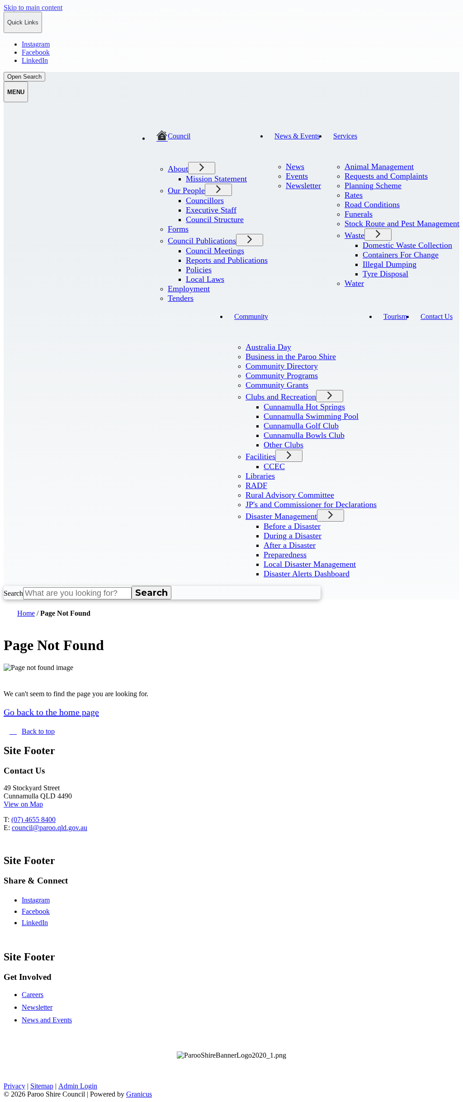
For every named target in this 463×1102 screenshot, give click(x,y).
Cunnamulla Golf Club (301, 425)
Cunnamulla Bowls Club (304, 435)
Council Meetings (215, 250)
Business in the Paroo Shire (291, 356)
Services (345, 136)
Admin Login (77, 1086)
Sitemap (41, 1086)
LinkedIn (43, 922)
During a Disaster (292, 535)
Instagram (44, 900)
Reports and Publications (227, 260)
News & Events (297, 136)
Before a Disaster (292, 526)
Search (13, 593)
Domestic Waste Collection (407, 245)
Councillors (205, 200)
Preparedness (285, 554)
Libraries (260, 475)
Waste (354, 235)
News (295, 166)
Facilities (260, 456)
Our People (186, 190)
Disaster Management (281, 516)
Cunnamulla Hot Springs (304, 406)
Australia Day (268, 347)
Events (297, 175)
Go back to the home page (51, 712)
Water (354, 283)
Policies (199, 269)
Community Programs (282, 375)
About (178, 168)
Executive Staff (211, 209)
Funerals (359, 213)
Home (26, 613)
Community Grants (277, 385)
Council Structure (215, 219)
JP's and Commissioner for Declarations (311, 504)
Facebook (44, 911)
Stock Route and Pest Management (402, 223)
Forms (178, 228)
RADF (256, 485)
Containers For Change (401, 254)
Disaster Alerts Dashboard (307, 573)
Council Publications (202, 240)
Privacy (14, 1086)
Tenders (181, 298)
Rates (354, 195)
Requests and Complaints (386, 175)
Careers (32, 994)
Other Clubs (283, 444)
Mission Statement (216, 178)
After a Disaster (290, 545)
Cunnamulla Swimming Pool (311, 416)
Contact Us (436, 316)
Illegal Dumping (389, 264)
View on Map (23, 804)
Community (251, 316)
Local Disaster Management (310, 564)
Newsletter (303, 185)
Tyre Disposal (385, 273)
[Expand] (163, 156)
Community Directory (282, 365)
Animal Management (379, 166)
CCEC (274, 466)
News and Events (47, 1020)
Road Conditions (372, 204)
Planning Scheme (373, 185)
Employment (189, 288)
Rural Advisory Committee (290, 494)
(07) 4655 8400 (33, 819)
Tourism (395, 316)
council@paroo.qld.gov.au (49, 827)
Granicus (139, 1094)
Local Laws (205, 279)
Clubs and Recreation (281, 396)
